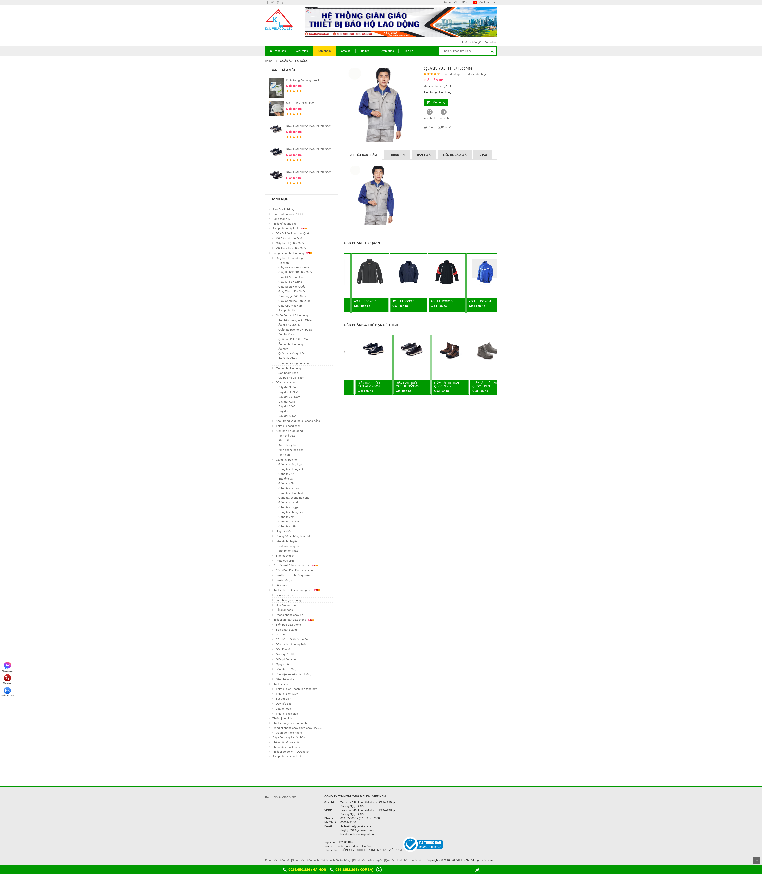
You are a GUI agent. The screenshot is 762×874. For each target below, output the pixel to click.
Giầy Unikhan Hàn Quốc (293, 267)
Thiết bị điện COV (287, 693)
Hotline (492, 42)
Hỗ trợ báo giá (472, 42)
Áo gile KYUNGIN (289, 324)
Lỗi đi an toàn (284, 609)
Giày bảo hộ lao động (289, 258)
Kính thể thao (286, 435)
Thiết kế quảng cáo (284, 223)
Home (268, 60)
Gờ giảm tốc (283, 649)
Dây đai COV (286, 406)
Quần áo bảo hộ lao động (292, 315)
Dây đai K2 (285, 411)
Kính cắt (283, 440)
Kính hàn (284, 454)
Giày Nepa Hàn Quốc (291, 286)
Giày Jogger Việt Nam (292, 296)
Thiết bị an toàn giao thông (289, 619)
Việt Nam (484, 2)
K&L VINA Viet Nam (280, 797)
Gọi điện (7, 683)
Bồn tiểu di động (286, 669)
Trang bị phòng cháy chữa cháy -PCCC (297, 727)
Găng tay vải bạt (288, 521)
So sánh (444, 118)
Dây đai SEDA (287, 415)
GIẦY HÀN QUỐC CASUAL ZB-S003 (309, 172)
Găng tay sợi (286, 516)
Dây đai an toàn (286, 382)
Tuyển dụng (386, 50)
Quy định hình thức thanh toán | (405, 860)
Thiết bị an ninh (282, 718)
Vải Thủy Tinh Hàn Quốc (291, 248)
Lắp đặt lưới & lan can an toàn (291, 565)
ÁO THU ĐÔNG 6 (397, 301)
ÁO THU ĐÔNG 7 (358, 301)
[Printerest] (278, 2)
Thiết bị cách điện (287, 713)
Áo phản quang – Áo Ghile (295, 320)
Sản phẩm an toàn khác (287, 756)
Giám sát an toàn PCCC (287, 214)
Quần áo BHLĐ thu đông (293, 339)
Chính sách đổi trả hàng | (336, 860)
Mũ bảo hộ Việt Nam (291, 377)
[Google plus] (283, 2)
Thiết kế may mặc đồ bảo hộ (290, 723)
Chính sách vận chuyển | (369, 860)
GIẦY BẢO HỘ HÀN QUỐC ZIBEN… (436, 384)
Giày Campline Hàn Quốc (294, 300)
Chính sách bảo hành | (306, 860)
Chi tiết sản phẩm (363, 154)
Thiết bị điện (280, 684)
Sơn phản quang (286, 629)
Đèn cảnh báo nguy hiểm (291, 644)
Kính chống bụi (287, 445)
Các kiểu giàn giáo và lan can (294, 570)
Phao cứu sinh (285, 560)
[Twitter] (272, 2)
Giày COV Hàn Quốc (291, 277)
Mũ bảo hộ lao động (288, 368)
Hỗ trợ (465, 2)
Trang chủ (279, 50)
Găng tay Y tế (287, 526)
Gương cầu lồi (285, 654)
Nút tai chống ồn (288, 546)
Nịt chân (283, 262)
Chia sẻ (446, 127)
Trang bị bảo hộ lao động (288, 253)
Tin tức (365, 50)
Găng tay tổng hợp (290, 464)
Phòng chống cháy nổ (289, 614)
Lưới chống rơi (285, 580)
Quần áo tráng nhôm (289, 732)
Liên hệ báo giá (455, 154)
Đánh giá (424, 154)
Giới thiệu (302, 50)
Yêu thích (430, 118)
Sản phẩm (324, 50)
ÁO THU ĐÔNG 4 (473, 301)
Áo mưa (283, 348)
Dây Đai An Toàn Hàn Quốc (293, 233)
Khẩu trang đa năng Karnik (303, 80)
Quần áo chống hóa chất (294, 363)
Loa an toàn (283, 708)
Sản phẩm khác (288, 310)
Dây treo (281, 585)
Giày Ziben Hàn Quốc (292, 291)
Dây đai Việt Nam (289, 396)
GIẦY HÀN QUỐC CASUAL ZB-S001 (309, 126)
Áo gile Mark (286, 334)
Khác (483, 154)
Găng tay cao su (288, 488)
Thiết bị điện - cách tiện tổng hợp (296, 688)
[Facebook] (267, 2)
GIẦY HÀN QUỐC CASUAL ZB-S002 (309, 149)
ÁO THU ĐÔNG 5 (435, 301)
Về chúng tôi (450, 2)
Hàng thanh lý (281, 218)
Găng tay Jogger (288, 507)
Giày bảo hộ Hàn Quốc (290, 243)
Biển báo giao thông (288, 600)
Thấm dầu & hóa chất (286, 742)
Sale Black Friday (283, 209)
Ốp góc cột (283, 664)
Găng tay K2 (286, 473)
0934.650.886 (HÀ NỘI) (307, 870)
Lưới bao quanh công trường (294, 575)
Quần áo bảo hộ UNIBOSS (295, 329)
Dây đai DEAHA (288, 392)
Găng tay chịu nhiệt (290, 492)
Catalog (346, 50)
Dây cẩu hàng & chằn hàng (289, 737)
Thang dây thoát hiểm (286, 746)
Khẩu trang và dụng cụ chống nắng (298, 420)
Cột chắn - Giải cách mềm (292, 639)
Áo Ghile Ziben (287, 358)
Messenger (7, 671)
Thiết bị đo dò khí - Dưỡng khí (291, 751)
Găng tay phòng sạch (291, 512)
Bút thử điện (283, 698)
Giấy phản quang (286, 659)
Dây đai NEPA (287, 387)
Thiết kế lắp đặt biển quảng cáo (292, 590)
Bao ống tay (285, 478)
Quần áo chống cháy (291, 353)
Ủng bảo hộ (283, 531)
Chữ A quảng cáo (286, 604)
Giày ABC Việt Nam (290, 305)
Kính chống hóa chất (291, 449)
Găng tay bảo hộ (286, 459)
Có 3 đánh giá (452, 74)
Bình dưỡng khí (285, 555)
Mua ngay (439, 102)
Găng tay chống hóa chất (294, 497)
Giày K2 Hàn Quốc (290, 281)
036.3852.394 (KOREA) (354, 870)
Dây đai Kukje (287, 401)
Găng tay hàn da (288, 502)
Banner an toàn (285, 595)
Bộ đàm (281, 634)
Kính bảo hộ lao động (289, 430)
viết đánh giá (478, 74)
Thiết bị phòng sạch (288, 425)
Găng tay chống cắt (290, 469)
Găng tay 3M (286, 483)
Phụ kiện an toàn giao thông (293, 674)
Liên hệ (408, 50)
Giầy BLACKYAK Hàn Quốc (295, 272)
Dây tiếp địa (283, 703)
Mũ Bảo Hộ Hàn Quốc (289, 238)
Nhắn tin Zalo (7, 695)
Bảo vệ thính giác (287, 541)
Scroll (756, 860)
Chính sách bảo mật (277, 860)
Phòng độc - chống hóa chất (293, 536)
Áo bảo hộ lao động (290, 344)
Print (430, 127)
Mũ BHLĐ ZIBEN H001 (300, 103)
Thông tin (397, 154)
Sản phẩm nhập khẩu (286, 228)
